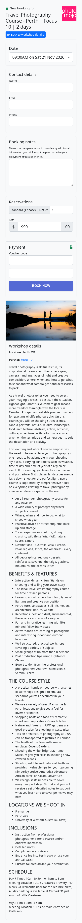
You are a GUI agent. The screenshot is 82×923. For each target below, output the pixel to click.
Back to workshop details (27, 34)
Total (12, 220)
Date (13, 48)
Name (13, 80)
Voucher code (18, 253)
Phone (13, 115)
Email (12, 97)
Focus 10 (26, 360)
